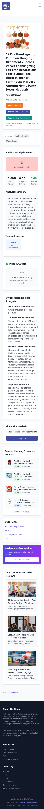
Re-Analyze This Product (20, 118)
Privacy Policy (8, 781)
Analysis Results (21, 136)
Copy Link (22, 438)
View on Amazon (14, 105)
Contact (6, 778)
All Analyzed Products (14, 534)
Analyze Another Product (18, 112)
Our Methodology (10, 752)
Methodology (11, 141)
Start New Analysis (22, 559)
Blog (7, 538)
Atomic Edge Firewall (28, 802)
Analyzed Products (10, 759)
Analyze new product (14, 692)
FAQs (7, 530)
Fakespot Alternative (11, 788)
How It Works (8, 749)
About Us (6, 771)
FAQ (4, 756)
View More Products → (22, 512)
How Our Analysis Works (15, 526)
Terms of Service (9, 785)
